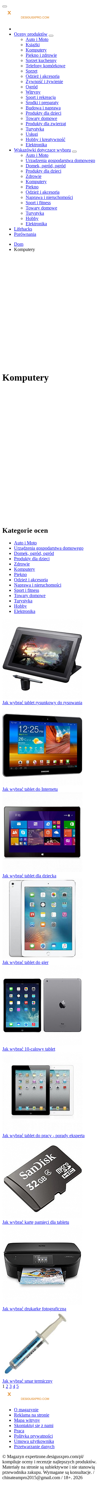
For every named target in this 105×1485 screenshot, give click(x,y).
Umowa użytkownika (34, 1441)
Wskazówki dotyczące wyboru (42, 149)
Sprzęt (31, 70)
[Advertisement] (52, 310)
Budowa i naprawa (43, 107)
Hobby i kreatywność (45, 139)
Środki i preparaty (42, 102)
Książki (33, 44)
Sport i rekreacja (41, 97)
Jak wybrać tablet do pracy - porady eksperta (43, 1135)
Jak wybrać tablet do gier (25, 962)
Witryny (33, 92)
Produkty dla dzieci (43, 113)
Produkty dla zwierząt (46, 123)
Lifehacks (23, 228)
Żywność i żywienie (44, 81)
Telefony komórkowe (45, 65)
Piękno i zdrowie (41, 55)
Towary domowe (41, 118)
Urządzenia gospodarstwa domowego (60, 160)
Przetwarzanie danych (34, 1446)
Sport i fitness (38, 202)
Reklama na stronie (31, 1414)
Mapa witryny (27, 1420)
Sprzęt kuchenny (41, 60)
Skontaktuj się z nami (33, 1425)
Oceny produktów (31, 34)
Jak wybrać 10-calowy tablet (28, 1048)
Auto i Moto (37, 39)
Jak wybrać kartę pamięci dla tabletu (35, 1222)
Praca (19, 1430)
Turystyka (35, 128)
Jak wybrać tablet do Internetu (30, 789)
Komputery (36, 49)
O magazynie (26, 1409)
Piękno (32, 186)
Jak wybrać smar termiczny (27, 1381)
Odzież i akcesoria (43, 76)
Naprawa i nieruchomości (49, 197)
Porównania (25, 234)
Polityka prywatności (33, 1436)
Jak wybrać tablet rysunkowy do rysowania (42, 702)
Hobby (32, 218)
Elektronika (36, 144)
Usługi (32, 134)
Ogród (32, 86)
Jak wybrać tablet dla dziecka (29, 875)
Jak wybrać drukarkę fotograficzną (34, 1308)
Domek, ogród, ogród (46, 165)
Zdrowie (33, 176)
